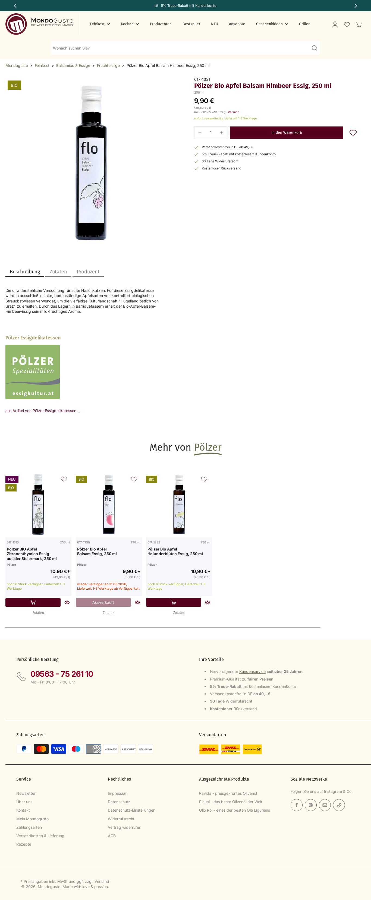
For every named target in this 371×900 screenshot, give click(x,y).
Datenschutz (119, 801)
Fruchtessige (108, 65)
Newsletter (26, 793)
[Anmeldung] (335, 24)
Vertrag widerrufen (124, 827)
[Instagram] (311, 805)
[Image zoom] (91, 163)
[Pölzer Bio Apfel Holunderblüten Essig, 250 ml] (179, 504)
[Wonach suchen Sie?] (314, 48)
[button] (286, 132)
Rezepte (23, 844)
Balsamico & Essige (73, 65)
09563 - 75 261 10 (61, 674)
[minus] (199, 133)
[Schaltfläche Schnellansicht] (67, 602)
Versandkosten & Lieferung (40, 835)
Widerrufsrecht (121, 819)
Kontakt (23, 810)
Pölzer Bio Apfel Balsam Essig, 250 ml (97, 551)
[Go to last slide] (15, 6)
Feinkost (42, 65)
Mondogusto (16, 65)
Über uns (24, 801)
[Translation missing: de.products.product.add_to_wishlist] (347, 24)
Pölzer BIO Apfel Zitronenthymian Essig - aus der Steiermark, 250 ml (32, 554)
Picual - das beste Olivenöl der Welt (230, 801)
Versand (234, 112)
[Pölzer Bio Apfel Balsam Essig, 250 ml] (109, 504)
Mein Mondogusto (32, 819)
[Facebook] (297, 805)
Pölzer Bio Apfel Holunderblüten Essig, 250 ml (175, 551)
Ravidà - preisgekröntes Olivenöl (228, 793)
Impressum (117, 793)
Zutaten (38, 613)
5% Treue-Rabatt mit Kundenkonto (188, 6)
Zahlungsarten (29, 827)
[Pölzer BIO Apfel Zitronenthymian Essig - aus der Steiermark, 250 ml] (38, 504)
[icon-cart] (358, 24)
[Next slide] (356, 6)
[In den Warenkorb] (33, 602)
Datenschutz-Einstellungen (131, 810)
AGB (112, 835)
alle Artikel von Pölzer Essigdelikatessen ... (43, 410)
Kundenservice (252, 671)
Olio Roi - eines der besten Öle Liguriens (234, 810)
